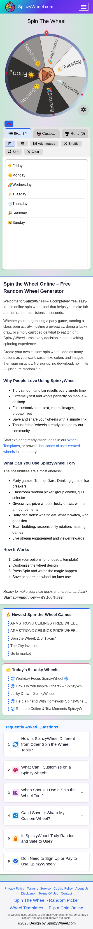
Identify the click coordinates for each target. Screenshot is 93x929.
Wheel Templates (26, 908)
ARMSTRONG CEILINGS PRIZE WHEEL (44, 623)
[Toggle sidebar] (9, 124)
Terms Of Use (48, 893)
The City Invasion (24, 646)
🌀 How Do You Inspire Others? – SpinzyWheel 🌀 (48, 686)
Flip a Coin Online (66, 908)
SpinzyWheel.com (35, 6)
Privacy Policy (14, 888)
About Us (81, 888)
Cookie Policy (63, 888)
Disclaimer (28, 893)
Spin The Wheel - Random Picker (46, 900)
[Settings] (83, 110)
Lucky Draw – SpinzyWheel (32, 694)
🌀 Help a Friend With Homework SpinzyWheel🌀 (48, 701)
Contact (66, 893)
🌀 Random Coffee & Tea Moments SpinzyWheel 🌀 (48, 709)
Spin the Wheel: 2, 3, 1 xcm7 (33, 638)
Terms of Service (39, 888)
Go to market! (21, 653)
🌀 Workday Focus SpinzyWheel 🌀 (39, 678)
